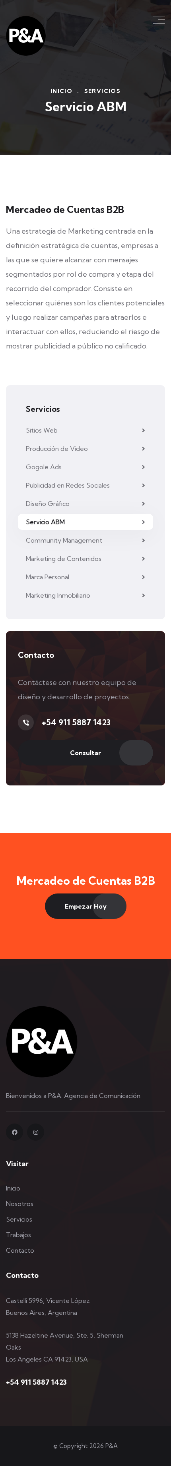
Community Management (64, 540)
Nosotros (19, 1204)
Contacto (20, 1250)
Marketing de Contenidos (63, 559)
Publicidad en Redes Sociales (68, 485)
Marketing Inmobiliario (58, 595)
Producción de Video (57, 449)
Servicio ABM (45, 522)
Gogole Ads (44, 467)
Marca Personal (47, 577)
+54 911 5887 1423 (76, 722)
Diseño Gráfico (48, 504)
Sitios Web (42, 430)
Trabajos (18, 1235)
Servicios (19, 1219)
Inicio (61, 90)
